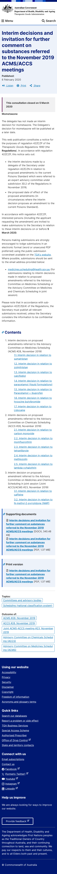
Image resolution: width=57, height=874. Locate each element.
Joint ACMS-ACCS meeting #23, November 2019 (28, 630)
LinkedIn (10, 788)
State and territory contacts (18, 745)
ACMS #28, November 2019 (19, 617)
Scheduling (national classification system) (27, 605)
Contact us (8, 764)
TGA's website (42, 254)
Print (23, 85)
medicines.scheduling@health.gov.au (29, 269)
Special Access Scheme (15, 730)
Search (51, 20)
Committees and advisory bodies (22, 600)
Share (36, 85)
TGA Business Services (15, 725)
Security (6, 682)
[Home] (28, 9)
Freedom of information (15, 696)
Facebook (11, 769)
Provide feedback (17, 822)
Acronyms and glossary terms (19, 701)
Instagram (11, 783)
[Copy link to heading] (3, 332)
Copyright (7, 691)
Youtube (10, 778)
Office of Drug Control (15, 740)
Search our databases (14, 715)
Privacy (6, 677)
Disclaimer (8, 687)
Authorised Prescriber (14, 735)
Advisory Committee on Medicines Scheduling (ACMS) (28, 648)
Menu (8, 20)
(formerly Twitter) (16, 773)
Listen (9, 85)
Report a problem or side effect (20, 720)
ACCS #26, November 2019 (19, 623)
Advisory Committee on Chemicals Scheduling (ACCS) (28, 639)
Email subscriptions (13, 759)
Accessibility (9, 672)
